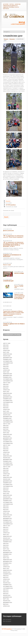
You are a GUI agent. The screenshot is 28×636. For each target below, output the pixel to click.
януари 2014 (6, 572)
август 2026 (6, 343)
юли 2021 (5, 447)
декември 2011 (7, 597)
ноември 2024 (7, 377)
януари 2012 (6, 595)
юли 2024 (5, 384)
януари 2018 (6, 516)
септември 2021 (8, 443)
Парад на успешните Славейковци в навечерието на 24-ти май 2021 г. (19, 296)
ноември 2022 (7, 418)
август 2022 (6, 423)
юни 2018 (6, 507)
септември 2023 (8, 402)
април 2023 (6, 409)
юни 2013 (6, 575)
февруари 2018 (7, 515)
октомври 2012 (7, 586)
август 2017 (6, 525)
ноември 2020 (7, 461)
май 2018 (5, 509)
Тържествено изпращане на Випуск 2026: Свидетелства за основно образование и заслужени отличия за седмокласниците (13, 313)
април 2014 (6, 566)
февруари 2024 (7, 393)
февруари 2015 (7, 559)
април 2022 (6, 431)
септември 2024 (8, 380)
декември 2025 (7, 357)
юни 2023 (6, 406)
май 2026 (5, 348)
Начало (6, 39)
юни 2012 (6, 591)
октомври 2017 (7, 522)
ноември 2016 (7, 541)
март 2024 (6, 391)
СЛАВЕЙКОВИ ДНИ (8, 280)
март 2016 (6, 549)
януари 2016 (6, 550)
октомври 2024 (7, 379)
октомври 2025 (7, 361)
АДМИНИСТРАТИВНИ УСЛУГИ (11, 7)
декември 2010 (7, 602)
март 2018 (6, 513)
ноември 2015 (7, 554)
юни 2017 (6, 529)
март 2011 (6, 599)
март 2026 (6, 352)
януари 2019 (6, 497)
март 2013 (6, 581)
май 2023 (5, 407)
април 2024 (6, 389)
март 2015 (6, 557)
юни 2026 (6, 347)
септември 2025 (8, 363)
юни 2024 (6, 386)
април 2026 (6, 350)
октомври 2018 (7, 502)
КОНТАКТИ (6, 8)
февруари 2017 (7, 536)
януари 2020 (6, 479)
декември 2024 (7, 375)
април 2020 (6, 473)
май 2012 (5, 593)
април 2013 (6, 579)
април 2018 (6, 511)
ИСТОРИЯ (5, 4)
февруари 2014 (7, 570)
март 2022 (6, 432)
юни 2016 (6, 545)
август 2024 (6, 382)
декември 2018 (7, 498)
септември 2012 (8, 588)
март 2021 (6, 454)
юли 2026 (5, 345)
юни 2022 (6, 427)
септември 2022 (8, 422)
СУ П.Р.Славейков (11, 204)
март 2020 (6, 475)
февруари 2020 (7, 477)
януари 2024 (6, 395)
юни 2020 (6, 470)
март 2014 (6, 568)
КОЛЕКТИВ (17, 4)
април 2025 (6, 370)
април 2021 (6, 452)
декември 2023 (7, 397)
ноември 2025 (7, 359)
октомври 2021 (7, 441)
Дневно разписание (8, 230)
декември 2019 (7, 481)
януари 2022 (6, 436)
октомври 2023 (7, 400)
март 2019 (6, 493)
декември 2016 (7, 540)
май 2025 (5, 368)
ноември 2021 (7, 439)
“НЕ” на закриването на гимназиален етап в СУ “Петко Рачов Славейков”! (13, 236)
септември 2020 (8, 464)
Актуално (12, 39)
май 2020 (5, 472)
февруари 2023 (7, 413)
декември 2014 (7, 561)
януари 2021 (6, 457)
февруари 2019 (7, 495)
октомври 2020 (7, 463)
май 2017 (5, 531)
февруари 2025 (7, 373)
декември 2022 (7, 416)
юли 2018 (5, 506)
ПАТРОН (11, 4)
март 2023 (6, 411)
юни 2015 (6, 556)
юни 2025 (6, 366)
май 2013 (5, 577)
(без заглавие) (7, 619)
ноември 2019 (7, 482)
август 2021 (6, 445)
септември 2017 (8, 523)
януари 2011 (6, 600)
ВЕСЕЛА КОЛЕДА (19, 273)
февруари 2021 (7, 456)
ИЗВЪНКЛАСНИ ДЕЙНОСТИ (10, 5)
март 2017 (6, 534)
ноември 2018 (7, 500)
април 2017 (6, 532)
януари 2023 (6, 414)
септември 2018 (8, 504)
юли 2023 (5, 404)
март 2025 (6, 372)
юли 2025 (5, 364)
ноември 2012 (7, 584)
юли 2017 (5, 527)
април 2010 (6, 606)
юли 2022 (5, 425)
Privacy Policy (14, 630)
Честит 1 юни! (7, 264)
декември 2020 (7, 459)
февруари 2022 (7, 434)
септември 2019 (8, 486)
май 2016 (5, 547)
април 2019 (6, 491)
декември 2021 (7, 438)
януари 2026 (6, 355)
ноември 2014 (7, 563)
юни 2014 (6, 565)
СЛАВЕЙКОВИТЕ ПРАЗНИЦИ (12, 334)
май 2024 (5, 388)
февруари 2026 (7, 354)
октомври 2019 (7, 484)
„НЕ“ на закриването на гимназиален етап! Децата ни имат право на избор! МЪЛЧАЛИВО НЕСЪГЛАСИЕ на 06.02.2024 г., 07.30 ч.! (13, 244)
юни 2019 (6, 488)
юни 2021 (6, 448)
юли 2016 (5, 543)
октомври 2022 (7, 420)
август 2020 (6, 466)
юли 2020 (5, 468)
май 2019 (5, 490)
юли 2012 (5, 590)
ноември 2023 (7, 398)
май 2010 (5, 604)
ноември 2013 (7, 574)
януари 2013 (6, 582)
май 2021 (5, 450)
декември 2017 (7, 518)
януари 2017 (6, 538)
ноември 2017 (7, 520)
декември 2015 (7, 552)
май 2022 (5, 429)
